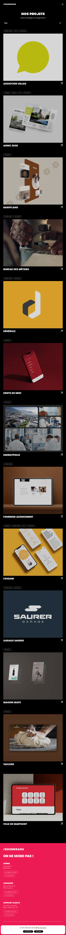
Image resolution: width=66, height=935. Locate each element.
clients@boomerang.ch (10, 911)
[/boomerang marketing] (9, 4)
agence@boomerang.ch (11, 872)
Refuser (38, 931)
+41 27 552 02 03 (9, 915)
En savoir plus (42, 928)
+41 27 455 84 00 (9, 875)
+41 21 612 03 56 (9, 895)
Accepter (28, 931)
